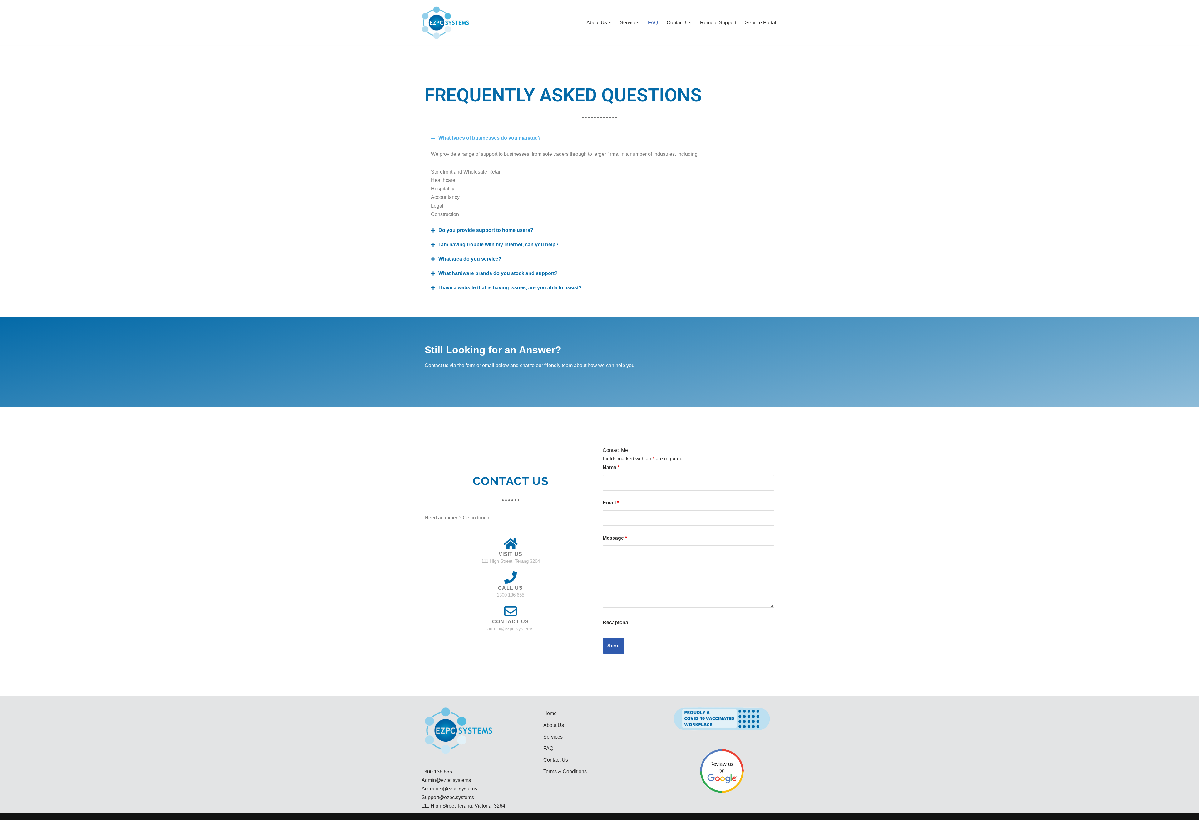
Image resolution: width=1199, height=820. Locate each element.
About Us (553, 725)
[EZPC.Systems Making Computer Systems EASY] (445, 22)
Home (550, 713)
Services (629, 22)
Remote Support (718, 22)
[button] (610, 22)
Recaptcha (615, 622)
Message (615, 538)
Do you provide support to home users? (485, 230)
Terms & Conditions (565, 771)
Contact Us (679, 22)
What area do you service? (469, 259)
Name (611, 467)
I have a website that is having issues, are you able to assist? (510, 287)
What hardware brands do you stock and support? (498, 273)
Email (611, 502)
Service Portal (760, 22)
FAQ (653, 22)
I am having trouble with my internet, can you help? (498, 244)
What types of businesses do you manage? (489, 137)
